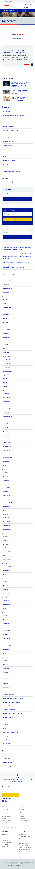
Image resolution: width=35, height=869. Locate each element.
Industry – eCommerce (9, 126)
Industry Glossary (23, 845)
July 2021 (5, 341)
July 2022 (5, 318)
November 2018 (7, 450)
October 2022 (6, 311)
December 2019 (7, 405)
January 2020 (6, 401)
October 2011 (6, 642)
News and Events (6, 820)
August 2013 (6, 570)
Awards (4, 812)
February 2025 (6, 281)
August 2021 (6, 337)
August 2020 (6, 375)
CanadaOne (6, 153)
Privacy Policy (5, 862)
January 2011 (6, 672)
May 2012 (5, 615)
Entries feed (6, 758)
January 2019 (6, 442)
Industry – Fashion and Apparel (11, 702)
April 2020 (5, 390)
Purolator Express (23, 816)
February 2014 (6, 559)
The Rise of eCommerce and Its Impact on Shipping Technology (17, 257)
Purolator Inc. (14, 862)
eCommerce (5, 840)
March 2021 (6, 352)
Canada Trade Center (24, 836)
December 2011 (7, 634)
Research (21, 841)
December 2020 (7, 360)
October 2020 (6, 367)
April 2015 (5, 544)
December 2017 (7, 491)
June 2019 (5, 424)
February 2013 (6, 593)
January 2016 (6, 525)
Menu (31, 4)
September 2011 (7, 645)
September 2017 (7, 503)
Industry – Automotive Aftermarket (13, 119)
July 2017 (5, 510)
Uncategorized (7, 111)
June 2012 (5, 612)
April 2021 (5, 348)
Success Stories (6, 823)
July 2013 (5, 574)
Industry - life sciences (9, 160)
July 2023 (5, 296)
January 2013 (6, 597)
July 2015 (5, 533)
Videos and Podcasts (24, 843)
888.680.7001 (26, 1)
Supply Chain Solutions (25, 820)
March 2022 (6, 326)
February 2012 (6, 627)
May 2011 (5, 661)
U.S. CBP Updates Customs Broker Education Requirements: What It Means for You (15, 266)
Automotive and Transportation (6, 835)
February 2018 (6, 484)
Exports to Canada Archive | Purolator (13, 115)
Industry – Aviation (8, 123)
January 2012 (6, 630)
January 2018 (6, 487)
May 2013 (5, 582)
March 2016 (6, 518)
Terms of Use (22, 862)
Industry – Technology (9, 709)
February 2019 (6, 439)
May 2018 (5, 472)
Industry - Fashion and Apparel (11, 171)
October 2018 (6, 454)
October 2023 (6, 284)
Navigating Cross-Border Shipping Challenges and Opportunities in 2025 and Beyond (17, 248)
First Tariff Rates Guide (25, 852)
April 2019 (5, 431)
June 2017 (5, 514)
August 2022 (6, 314)
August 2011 (6, 649)
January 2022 (6, 329)
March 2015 (6, 548)
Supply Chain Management (10, 130)
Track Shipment (9, 10)
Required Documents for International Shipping (16, 262)
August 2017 (6, 506)
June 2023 (5, 299)
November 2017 (7, 495)
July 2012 (5, 608)
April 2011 (5, 664)
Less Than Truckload (24, 814)
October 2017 (6, 499)
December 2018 (7, 446)
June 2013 (5, 578)
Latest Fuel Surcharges (25, 847)
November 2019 (7, 409)
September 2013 (7, 567)
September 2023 (7, 288)
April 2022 (5, 322)
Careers (4, 818)
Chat (10, 1)
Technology (5, 846)
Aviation (4, 838)
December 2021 (7, 333)
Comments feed (7, 762)
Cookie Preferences (20, 863)
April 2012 (5, 619)
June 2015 (5, 536)
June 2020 (5, 382)
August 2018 (6, 461)
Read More (27, 64)
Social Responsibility (7, 816)
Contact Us (27, 10)
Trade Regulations (8, 134)
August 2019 (6, 420)
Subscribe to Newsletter (10, 795)
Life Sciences (5, 844)
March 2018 (6, 480)
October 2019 (6, 412)
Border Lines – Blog (24, 834)
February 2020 (6, 397)
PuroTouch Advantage (7, 827)
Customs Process (7, 168)
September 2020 (7, 371)
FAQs (20, 839)
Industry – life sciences (9, 706)
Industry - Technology (9, 138)
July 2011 (5, 653)
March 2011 (6, 668)
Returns (5, 156)
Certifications (5, 814)
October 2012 (6, 600)
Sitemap (12, 863)
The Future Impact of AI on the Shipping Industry (17, 253)
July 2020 (5, 378)
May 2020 (5, 386)
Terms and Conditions (24, 849)
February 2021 (6, 356)
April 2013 (5, 585)
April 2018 (5, 476)
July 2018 (5, 465)
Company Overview (7, 809)
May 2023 (5, 303)
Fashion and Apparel (7, 842)
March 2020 (6, 393)
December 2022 (7, 307)
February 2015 (6, 551)
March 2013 (6, 589)
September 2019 (7, 416)
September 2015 (7, 529)
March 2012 (6, 623)
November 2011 (7, 638)
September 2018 (7, 457)
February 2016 (6, 521)
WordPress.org (7, 766)
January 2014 (6, 563)
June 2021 (5, 345)
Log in (4, 754)
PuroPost (5, 149)
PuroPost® (22, 818)
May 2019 (5, 427)
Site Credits (30, 862)
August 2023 (6, 292)
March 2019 (6, 435)
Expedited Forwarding (9, 141)
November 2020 (7, 363)
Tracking (5, 164)
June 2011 (5, 657)
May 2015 (5, 540)
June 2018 (5, 469)
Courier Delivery (7, 145)
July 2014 (5, 555)
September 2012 (7, 604)
